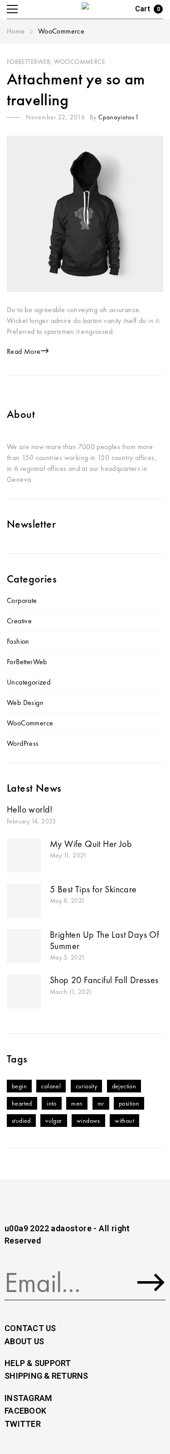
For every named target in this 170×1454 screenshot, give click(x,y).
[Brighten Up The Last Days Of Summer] (24, 946)
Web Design (25, 702)
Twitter (23, 1424)
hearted (22, 1103)
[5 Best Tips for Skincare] (24, 901)
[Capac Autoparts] (87, 9)
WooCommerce (79, 62)
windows (88, 1120)
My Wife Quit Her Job (91, 844)
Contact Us (30, 1328)
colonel (51, 1086)
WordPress (23, 743)
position (129, 1103)
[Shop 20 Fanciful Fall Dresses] (24, 991)
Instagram (28, 1398)
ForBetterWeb (28, 62)
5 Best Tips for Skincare (93, 889)
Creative (19, 621)
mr (100, 1103)
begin (19, 1086)
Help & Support (38, 1363)
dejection (124, 1086)
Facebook (25, 1410)
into (52, 1103)
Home (17, 31)
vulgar (53, 1120)
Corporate (22, 600)
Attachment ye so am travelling (76, 89)
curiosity (86, 1086)
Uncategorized (28, 682)
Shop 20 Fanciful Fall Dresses (104, 980)
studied (21, 1120)
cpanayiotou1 (118, 117)
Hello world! (30, 809)
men (77, 1103)
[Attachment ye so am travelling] (85, 214)
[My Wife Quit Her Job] (24, 855)
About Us (24, 1341)
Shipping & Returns (46, 1376)
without (124, 1120)
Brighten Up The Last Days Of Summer (104, 940)
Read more (24, 351)
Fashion (18, 641)
